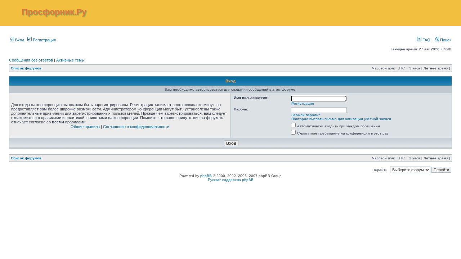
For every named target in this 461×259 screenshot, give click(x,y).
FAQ (425, 40)
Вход (19, 40)
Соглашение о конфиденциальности (136, 126)
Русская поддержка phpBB (231, 180)
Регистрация (44, 40)
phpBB (206, 176)
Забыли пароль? (305, 115)
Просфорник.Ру (54, 12)
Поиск (445, 40)
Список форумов (26, 68)
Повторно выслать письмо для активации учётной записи (341, 119)
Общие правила (85, 126)
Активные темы (70, 60)
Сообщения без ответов (31, 60)
